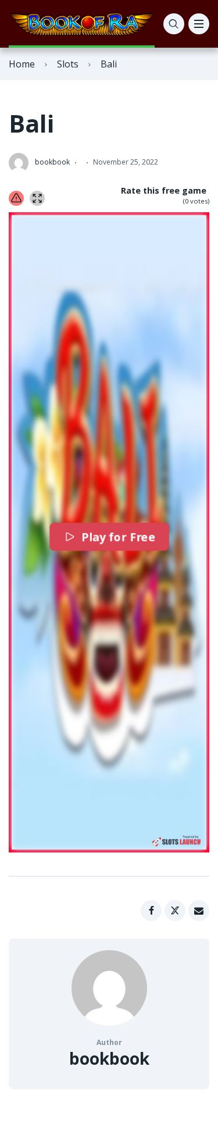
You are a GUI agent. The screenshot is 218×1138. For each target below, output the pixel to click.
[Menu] (198, 23)
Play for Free (117, 536)
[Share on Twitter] (175, 910)
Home (22, 64)
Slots (67, 64)
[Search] (173, 23)
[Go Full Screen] (37, 198)
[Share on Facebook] (151, 910)
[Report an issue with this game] (16, 198)
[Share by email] (198, 910)
